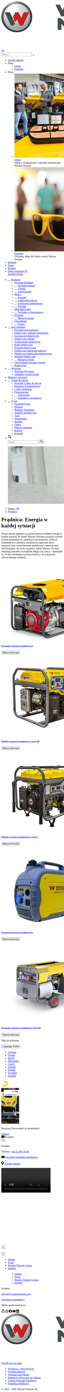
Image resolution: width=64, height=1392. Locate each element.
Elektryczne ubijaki (24, 338)
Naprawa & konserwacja (27, 386)
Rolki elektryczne (23, 344)
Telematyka (24, 395)
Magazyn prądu (26, 318)
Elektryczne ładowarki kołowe (30, 350)
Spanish (12, 1075)
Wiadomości (20, 418)
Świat (11, 265)
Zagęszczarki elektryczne (27, 341)
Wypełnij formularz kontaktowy (21, 1157)
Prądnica (18, 315)
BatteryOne (20, 365)
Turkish (12, 1067)
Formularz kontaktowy (13, 1299)
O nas (14, 401)
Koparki (22, 297)
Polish (19, 274)
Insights (18, 421)
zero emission (18, 327)
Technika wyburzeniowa (30, 312)
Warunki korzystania (18, 1374)
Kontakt (12, 262)
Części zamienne (23, 389)
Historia (18, 406)
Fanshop (18, 69)
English (12, 274)
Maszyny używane (17, 377)
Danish (11, 1070)
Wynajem (16, 368)
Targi (17, 415)
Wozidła (22, 306)
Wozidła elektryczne (24, 356)
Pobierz (5, 1134)
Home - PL (14, 508)
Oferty (17, 424)
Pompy (21, 324)
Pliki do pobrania (23, 427)
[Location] (3, 1311)
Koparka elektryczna (25, 347)
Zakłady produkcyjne (25, 412)
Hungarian (13, 1061)
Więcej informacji (11, 652)
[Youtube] (14, 1311)
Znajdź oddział (15, 60)
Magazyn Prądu (26, 359)
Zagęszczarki (24, 291)
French (11, 1055)
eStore (17, 66)
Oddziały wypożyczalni (26, 374)
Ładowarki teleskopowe (30, 303)
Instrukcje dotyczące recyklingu (24, 1377)
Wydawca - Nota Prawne (21, 1368)
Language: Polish (11, 1046)
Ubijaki (21, 288)
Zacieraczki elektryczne (26, 335)
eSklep (11, 1259)
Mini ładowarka (22, 309)
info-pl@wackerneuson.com (16, 1294)
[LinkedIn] (17, 1311)
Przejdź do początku (11, 1363)
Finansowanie (21, 392)
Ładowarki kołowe (27, 300)
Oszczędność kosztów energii (29, 362)
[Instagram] (7, 1311)
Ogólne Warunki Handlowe (22, 1380)
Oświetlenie (20, 321)
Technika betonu (26, 285)
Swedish (12, 1072)
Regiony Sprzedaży (24, 409)
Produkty (16, 279)
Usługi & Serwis (19, 380)
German (12, 1052)
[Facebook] (10, 1311)
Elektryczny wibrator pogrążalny (31, 333)
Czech (11, 1064)
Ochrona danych (16, 1371)
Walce (17, 294)
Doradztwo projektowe (30, 398)
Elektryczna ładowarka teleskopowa (33, 353)
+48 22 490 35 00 (20, 1151)
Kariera (12, 268)
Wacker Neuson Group (20, 1265)
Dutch (11, 1058)
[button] (18, 271)
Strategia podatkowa (18, 1383)
